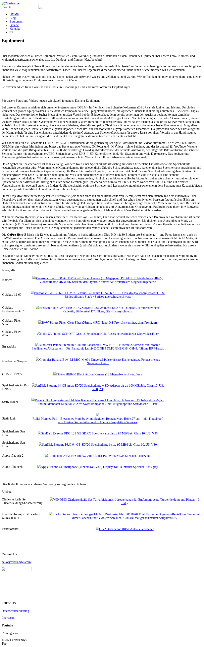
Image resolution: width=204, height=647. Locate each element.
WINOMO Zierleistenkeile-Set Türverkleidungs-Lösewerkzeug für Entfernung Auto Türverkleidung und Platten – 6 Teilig (126, 501)
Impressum (8, 617)
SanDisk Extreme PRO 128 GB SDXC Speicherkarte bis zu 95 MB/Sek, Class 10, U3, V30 (99, 433)
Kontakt (15, 28)
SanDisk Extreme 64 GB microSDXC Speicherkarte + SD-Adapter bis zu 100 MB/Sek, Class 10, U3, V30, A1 (99, 387)
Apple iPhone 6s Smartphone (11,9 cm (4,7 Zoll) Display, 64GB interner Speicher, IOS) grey (99, 467)
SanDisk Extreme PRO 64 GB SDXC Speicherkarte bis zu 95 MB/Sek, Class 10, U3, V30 (99, 444)
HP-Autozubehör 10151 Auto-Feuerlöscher (126, 529)
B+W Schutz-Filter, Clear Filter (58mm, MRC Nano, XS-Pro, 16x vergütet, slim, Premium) (99, 322)
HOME (14, 14)
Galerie (14, 25)
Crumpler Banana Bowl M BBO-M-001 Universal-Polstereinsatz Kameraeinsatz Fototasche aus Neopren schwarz (99, 361)
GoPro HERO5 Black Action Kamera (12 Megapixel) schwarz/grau (99, 374)
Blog (13, 18)
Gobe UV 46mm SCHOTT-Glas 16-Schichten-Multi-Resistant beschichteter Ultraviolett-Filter (99, 333)
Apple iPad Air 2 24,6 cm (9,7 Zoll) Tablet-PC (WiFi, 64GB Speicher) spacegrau (99, 455)
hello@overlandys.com (16, 562)
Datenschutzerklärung (15, 611)
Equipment (16, 21)
